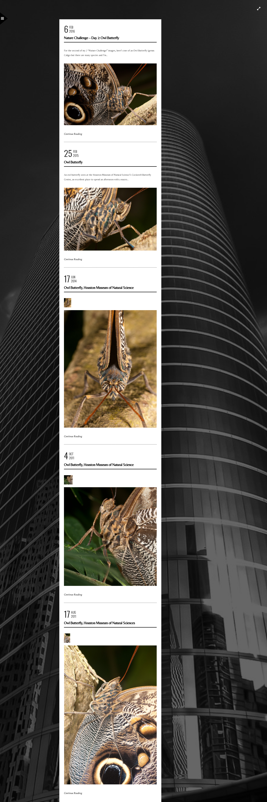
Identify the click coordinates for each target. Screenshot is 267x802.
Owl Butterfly (73, 162)
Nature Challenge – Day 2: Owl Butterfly (91, 38)
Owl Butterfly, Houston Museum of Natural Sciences (99, 623)
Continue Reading (73, 134)
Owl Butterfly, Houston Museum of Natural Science (99, 287)
